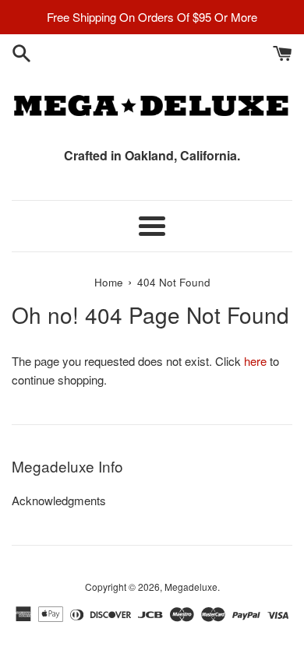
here (255, 361)
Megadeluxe (190, 586)
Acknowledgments (59, 500)
